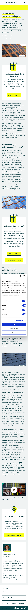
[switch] (24, 305)
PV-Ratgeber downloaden (14, 260)
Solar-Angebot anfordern (7, 7)
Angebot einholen (14, 95)
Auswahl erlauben (14, 328)
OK (14, 324)
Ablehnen (14, 332)
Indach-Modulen (10, 107)
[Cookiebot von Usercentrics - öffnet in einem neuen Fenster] (20, 276)
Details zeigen (19, 320)
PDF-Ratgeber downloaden (20, 7)
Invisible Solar (12, 395)
